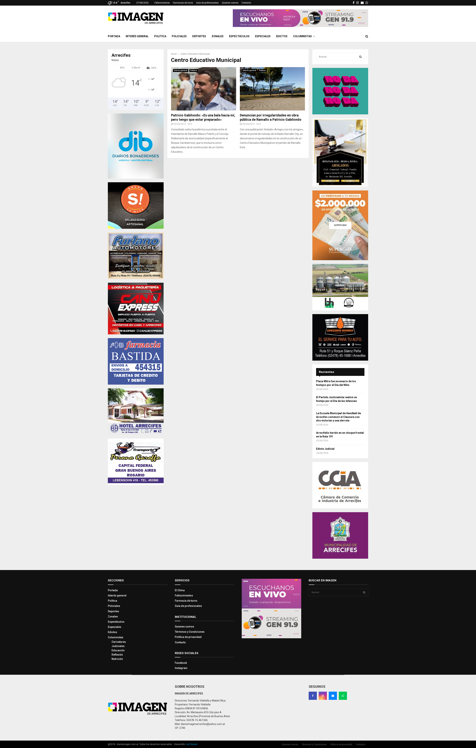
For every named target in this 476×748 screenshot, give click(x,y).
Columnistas (302, 36)
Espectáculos (239, 36)
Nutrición (117, 658)
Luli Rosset (191, 744)
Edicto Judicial (325, 448)
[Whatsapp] (343, 696)
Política (160, 36)
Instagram (181, 668)
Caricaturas (119, 641)
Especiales (263, 36)
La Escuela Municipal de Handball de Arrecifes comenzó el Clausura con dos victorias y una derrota (338, 417)
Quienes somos (230, 2)
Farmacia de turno (186, 600)
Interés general (137, 36)
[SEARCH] (360, 56)
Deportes (199, 36)
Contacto (246, 2)
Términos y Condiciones (190, 631)
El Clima (180, 590)
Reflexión (117, 654)
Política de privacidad (188, 636)
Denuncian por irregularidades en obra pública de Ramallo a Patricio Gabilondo (270, 117)
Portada (114, 36)
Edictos (281, 36)
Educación (118, 650)
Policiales (179, 36)
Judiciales (118, 646)
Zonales (217, 36)
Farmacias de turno (183, 2)
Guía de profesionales (207, 2)
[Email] (333, 696)
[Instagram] (323, 696)
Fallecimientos (162, 2)
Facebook (181, 662)
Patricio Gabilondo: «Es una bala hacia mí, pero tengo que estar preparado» (203, 117)
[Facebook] (313, 696)
